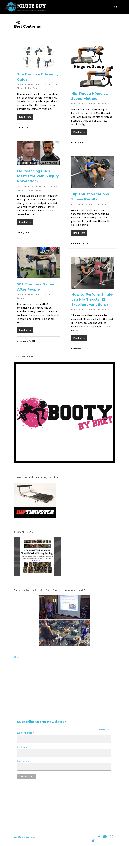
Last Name (23, 761)
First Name (23, 747)
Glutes (92, 103)
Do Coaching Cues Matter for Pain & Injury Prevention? (38, 176)
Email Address (25, 732)
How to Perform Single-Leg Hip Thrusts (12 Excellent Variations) (92, 299)
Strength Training (43, 84)
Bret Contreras (26, 84)
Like (16, 656)
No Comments (36, 88)
